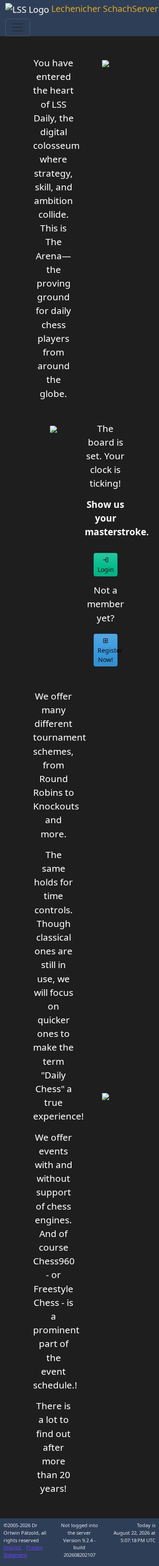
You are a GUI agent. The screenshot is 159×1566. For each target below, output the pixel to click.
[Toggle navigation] (17, 27)
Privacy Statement (23, 1551)
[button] (105, 564)
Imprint (13, 1547)
